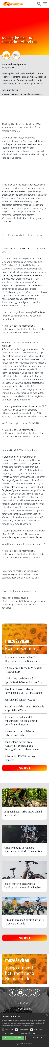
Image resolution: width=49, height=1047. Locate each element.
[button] (24, 1043)
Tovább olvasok (27, 1025)
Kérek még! (24, 768)
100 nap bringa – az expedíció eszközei (22, 93)
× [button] (47, 1015)
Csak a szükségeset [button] (36, 1038)
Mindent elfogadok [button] (13, 1038)
